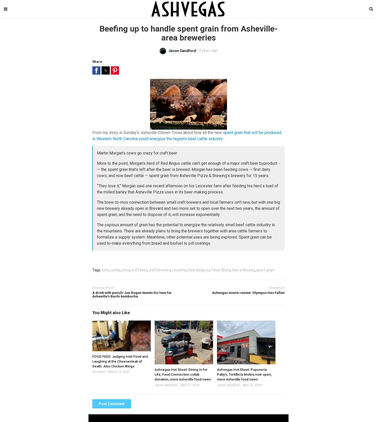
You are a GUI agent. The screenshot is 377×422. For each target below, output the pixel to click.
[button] (96, 70)
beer (105, 270)
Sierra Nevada (243, 270)
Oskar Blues (220, 270)
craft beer (139, 270)
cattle (115, 270)
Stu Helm (98, 372)
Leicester (179, 270)
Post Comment (112, 404)
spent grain (265, 270)
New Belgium (199, 270)
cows (125, 270)
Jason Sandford (166, 385)
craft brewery (160, 270)
